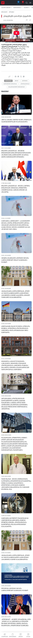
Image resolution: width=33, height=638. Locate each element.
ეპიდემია (25, 80)
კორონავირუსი (25, 83)
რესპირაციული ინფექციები (16, 87)
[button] (6, 7)
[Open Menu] (30, 2)
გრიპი (16, 80)
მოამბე (11, 12)
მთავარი (4, 12)
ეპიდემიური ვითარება (10, 83)
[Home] (2, 2)
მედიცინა (8, 80)
